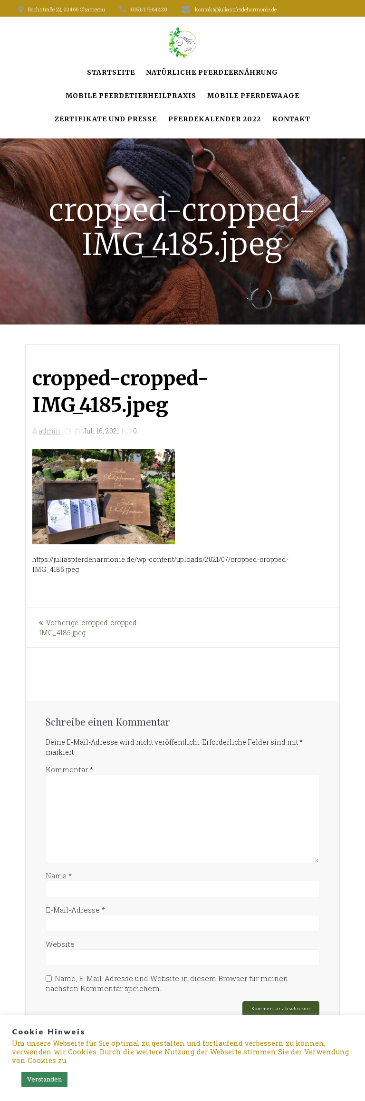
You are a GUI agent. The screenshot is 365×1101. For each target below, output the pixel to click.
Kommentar (69, 769)
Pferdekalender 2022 (214, 119)
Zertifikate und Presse (106, 119)
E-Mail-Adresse (75, 909)
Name (59, 875)
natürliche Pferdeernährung (212, 72)
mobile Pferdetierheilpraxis (131, 95)
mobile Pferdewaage (253, 95)
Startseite (111, 72)
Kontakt (291, 119)
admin (49, 430)
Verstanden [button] (44, 1079)
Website (60, 944)
